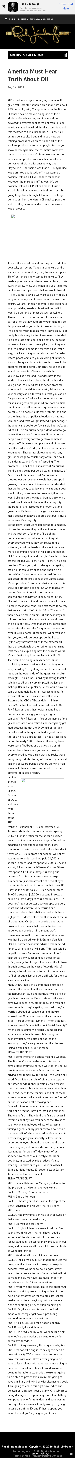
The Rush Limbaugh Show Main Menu (31, 19)
